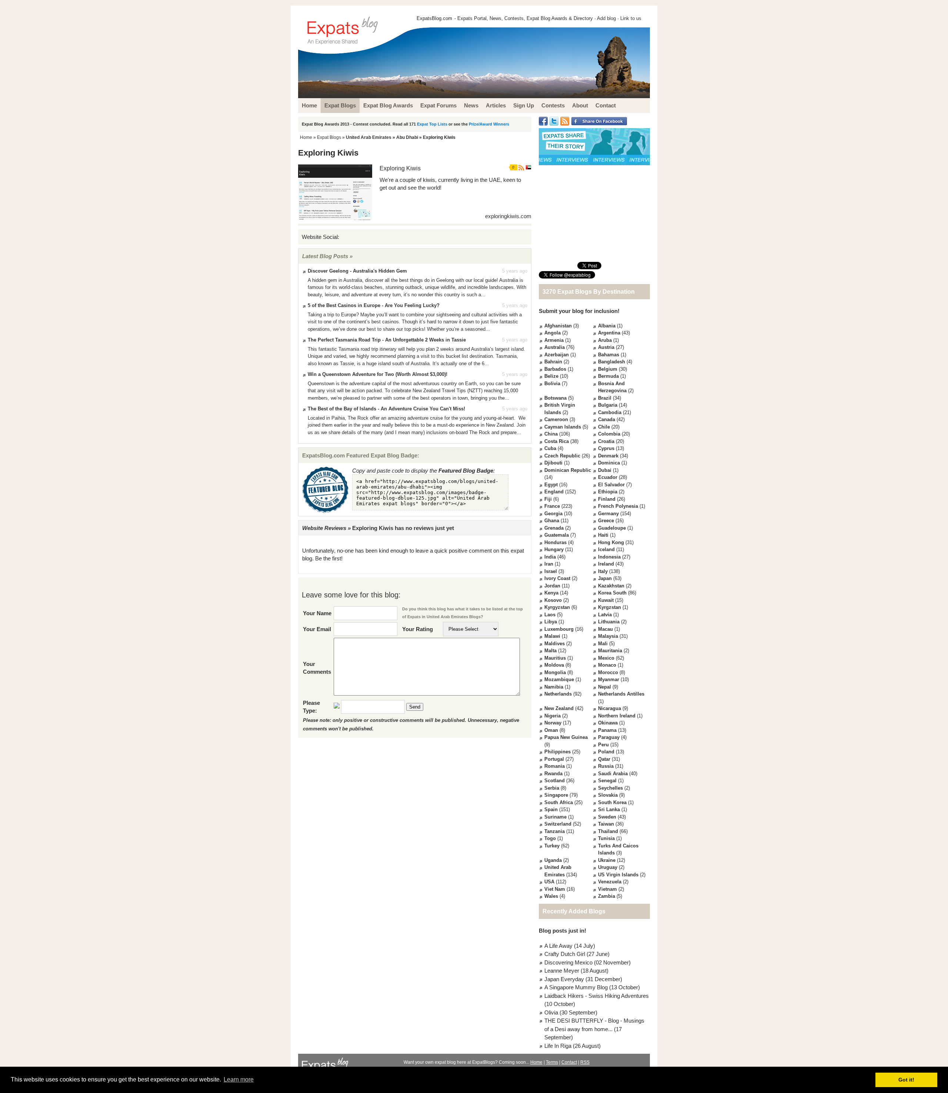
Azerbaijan (556, 354)
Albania (606, 326)
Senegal (607, 780)
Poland (606, 751)
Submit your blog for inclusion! (579, 311)
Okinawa (608, 723)
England (554, 491)
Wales (551, 896)
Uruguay (607, 867)
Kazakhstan (611, 586)
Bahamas (608, 354)
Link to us (630, 18)
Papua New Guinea (566, 737)
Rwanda (553, 773)
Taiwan (606, 824)
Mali (603, 643)
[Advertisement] (594, 213)
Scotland (554, 780)
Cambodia (609, 412)
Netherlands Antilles (621, 694)
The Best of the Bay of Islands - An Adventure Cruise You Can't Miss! (386, 408)
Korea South (612, 593)
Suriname (555, 817)
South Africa (558, 802)
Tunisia (606, 838)
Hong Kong (611, 542)
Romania (554, 766)
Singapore (556, 795)
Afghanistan (558, 326)
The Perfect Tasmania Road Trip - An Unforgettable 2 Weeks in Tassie (387, 340)
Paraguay (609, 737)
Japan (605, 578)
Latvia (605, 614)
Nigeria (552, 716)
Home (306, 137)
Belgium (607, 369)
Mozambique (559, 679)
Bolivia (552, 383)
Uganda (553, 860)
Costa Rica (556, 441)
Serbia (551, 788)
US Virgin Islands (618, 874)
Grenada (554, 528)
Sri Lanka (609, 809)
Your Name (317, 613)
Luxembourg (559, 629)
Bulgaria (607, 405)
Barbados (555, 369)
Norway (552, 723)
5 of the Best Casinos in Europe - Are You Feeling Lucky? (374, 305)
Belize (551, 376)
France (552, 506)
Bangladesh (611, 361)
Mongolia (555, 672)
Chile (604, 427)
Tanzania (554, 831)
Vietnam (607, 889)
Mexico (606, 658)
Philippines (557, 751)
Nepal (604, 687)
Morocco (608, 672)
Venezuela (609, 881)
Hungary (554, 549)
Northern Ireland (616, 716)
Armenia (554, 340)
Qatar (604, 759)
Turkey (552, 846)
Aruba (605, 340)
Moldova (554, 665)
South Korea (612, 802)
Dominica (609, 463)
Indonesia (609, 557)
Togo (550, 838)
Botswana (555, 398)
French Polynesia (618, 506)
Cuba (550, 448)
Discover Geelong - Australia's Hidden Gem (357, 271)
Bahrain (553, 361)
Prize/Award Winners (489, 124)
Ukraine (606, 860)
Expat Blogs (329, 137)
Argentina (609, 333)
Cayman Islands (562, 427)
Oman (551, 730)
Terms (552, 1062)
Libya (550, 621)
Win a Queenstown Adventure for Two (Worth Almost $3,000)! (377, 374)
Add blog (606, 18)
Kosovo (553, 600)
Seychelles (610, 788)
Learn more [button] (239, 1079)
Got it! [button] (906, 1080)
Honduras (555, 542)
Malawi (552, 636)
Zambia (606, 896)
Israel (550, 571)
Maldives (554, 643)
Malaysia (608, 636)
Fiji (548, 499)
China (551, 434)
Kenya (551, 593)
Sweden (607, 817)
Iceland (606, 549)
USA (549, 881)
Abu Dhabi (407, 137)
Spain (551, 809)
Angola (552, 333)
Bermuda (608, 376)
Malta (550, 650)
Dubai (604, 470)
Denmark (608, 456)
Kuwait (606, 600)
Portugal (554, 759)
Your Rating (417, 629)
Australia (554, 347)
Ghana (551, 520)
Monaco (607, 665)
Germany (608, 513)
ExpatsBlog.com (434, 18)
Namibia (553, 687)
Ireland (606, 564)
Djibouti (553, 463)
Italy (603, 571)
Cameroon (556, 419)
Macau (605, 629)
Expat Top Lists (432, 124)
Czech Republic (562, 456)
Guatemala (556, 535)
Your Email (317, 629)
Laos (549, 614)
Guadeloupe (612, 528)
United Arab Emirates (368, 137)
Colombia (609, 434)
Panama (607, 730)
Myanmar (608, 679)
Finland (606, 499)
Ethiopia (607, 491)
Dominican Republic (567, 470)
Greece (606, 520)
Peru (603, 744)
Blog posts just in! (562, 930)
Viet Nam (554, 889)
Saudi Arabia (613, 773)
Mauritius (555, 658)
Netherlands (558, 694)
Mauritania (610, 650)
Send (414, 707)
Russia (606, 766)
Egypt (551, 484)
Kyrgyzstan (557, 607)
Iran (548, 564)
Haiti (603, 535)
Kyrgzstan (609, 607)
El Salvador (611, 484)
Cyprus (606, 448)
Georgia (553, 513)
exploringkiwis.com (508, 216)
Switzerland (557, 824)
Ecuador (607, 477)
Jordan (552, 586)
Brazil (604, 398)
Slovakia (608, 795)
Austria (606, 347)
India (550, 557)
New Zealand (559, 708)
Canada (606, 419)
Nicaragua (609, 708)
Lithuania (609, 621)
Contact (569, 1062)
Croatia (606, 441)
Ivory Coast (557, 578)
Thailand (608, 831)
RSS (585, 1062)
